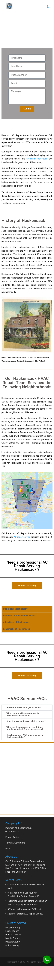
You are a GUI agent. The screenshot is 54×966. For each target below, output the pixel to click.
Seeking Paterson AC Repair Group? (25, 913)
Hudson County (13, 934)
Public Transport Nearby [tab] (15, 609)
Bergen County (12, 927)
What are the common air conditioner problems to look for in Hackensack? (25, 728)
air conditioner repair (37, 159)
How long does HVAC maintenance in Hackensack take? (24, 736)
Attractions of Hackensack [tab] (16, 622)
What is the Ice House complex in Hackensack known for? (22, 714)
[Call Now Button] (47, 960)
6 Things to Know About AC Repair (25, 909)
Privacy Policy (12, 837)
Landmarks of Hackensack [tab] (16, 629)
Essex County (12, 930)
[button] (27, 707)
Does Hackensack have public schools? (26, 721)
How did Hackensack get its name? (23, 707)
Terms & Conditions (15, 842)
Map (7, 848)
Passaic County (12, 941)
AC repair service (22, 537)
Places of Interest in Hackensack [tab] (19, 615)
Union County (12, 945)
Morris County (12, 938)
